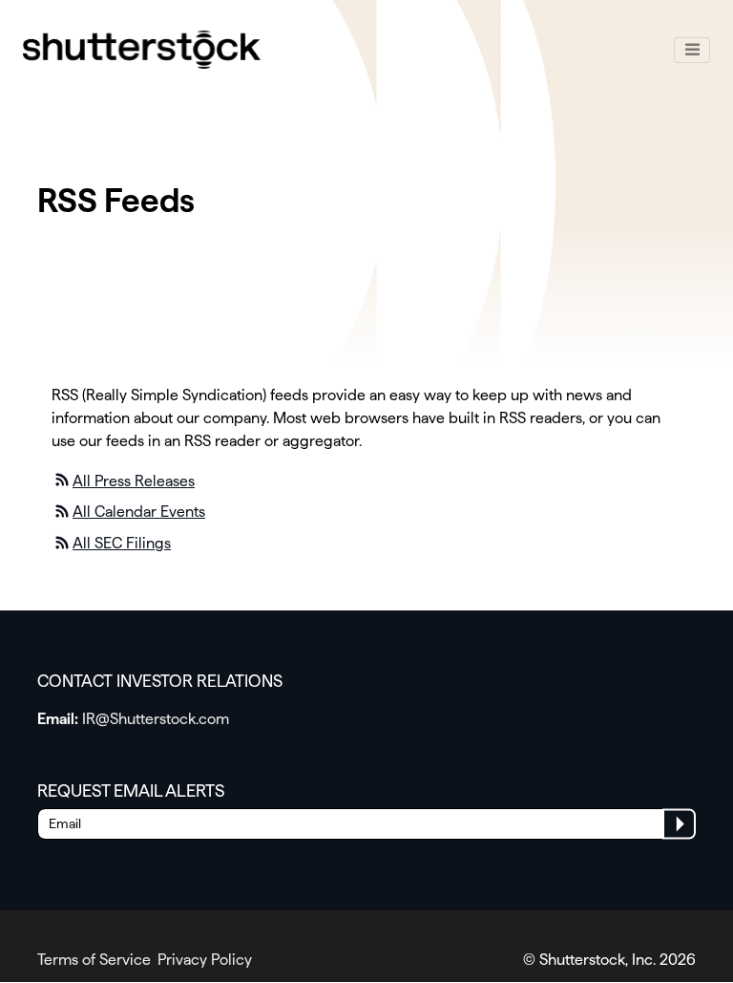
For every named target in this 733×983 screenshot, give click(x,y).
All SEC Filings (122, 543)
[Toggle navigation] (692, 50)
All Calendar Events (139, 511)
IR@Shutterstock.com (155, 719)
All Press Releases (134, 481)
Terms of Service (94, 960)
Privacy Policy (204, 960)
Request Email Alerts (131, 790)
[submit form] (679, 824)
